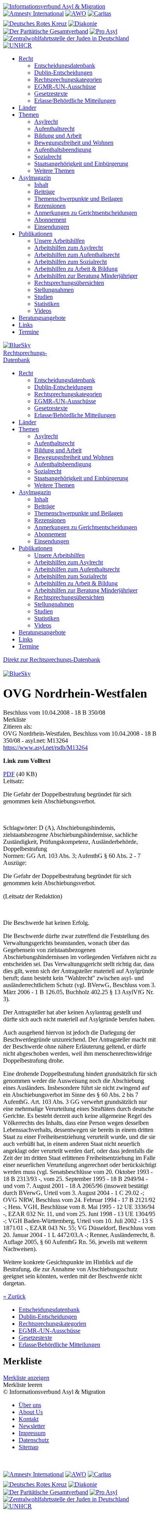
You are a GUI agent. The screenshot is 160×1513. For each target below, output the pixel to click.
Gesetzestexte (51, 93)
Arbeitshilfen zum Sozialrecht (70, 261)
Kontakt (28, 1419)
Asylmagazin (35, 177)
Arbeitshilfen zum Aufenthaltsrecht (77, 254)
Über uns (30, 1405)
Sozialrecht (47, 156)
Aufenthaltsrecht (54, 128)
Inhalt (41, 184)
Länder (27, 107)
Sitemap (28, 1447)
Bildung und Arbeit (58, 135)
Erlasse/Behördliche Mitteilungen (75, 100)
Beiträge (44, 191)
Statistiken (46, 303)
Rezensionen (50, 205)
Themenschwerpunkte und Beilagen (78, 198)
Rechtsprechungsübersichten (69, 282)
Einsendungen (51, 226)
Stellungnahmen (54, 289)
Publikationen (35, 233)
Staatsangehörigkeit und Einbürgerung (81, 163)
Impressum (32, 1433)
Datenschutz (34, 1440)
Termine (29, 332)
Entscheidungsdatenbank (64, 65)
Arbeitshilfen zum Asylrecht (68, 247)
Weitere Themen (54, 170)
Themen (29, 114)
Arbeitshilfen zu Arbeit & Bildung (76, 268)
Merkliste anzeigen (26, 1377)
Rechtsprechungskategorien (68, 79)
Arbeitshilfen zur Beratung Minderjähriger (85, 275)
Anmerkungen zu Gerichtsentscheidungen (85, 212)
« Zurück (14, 1296)
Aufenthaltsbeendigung (62, 149)
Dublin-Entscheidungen (63, 72)
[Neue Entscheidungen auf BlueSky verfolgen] (80, 346)
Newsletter (32, 1426)
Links (26, 325)
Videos (42, 311)
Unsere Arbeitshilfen (59, 240)
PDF (9, 774)
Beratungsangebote (42, 318)
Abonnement (50, 219)
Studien (43, 296)
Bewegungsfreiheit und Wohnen (73, 142)
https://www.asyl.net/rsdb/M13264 (45, 747)
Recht (26, 58)
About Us (31, 1412)
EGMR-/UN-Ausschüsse (65, 86)
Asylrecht (46, 121)
